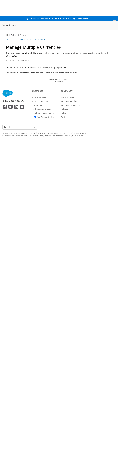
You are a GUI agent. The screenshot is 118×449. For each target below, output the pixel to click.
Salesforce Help (14, 40)
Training (64, 113)
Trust (63, 117)
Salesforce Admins (69, 101)
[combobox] (19, 127)
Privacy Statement (39, 97)
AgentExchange (67, 97)
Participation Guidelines (42, 109)
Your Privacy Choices (45, 117)
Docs (28, 40)
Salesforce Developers (70, 105)
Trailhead (64, 109)
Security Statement (40, 101)
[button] (19, 127)
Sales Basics (40, 40)
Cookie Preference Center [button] (43, 113)
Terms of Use (37, 105)
